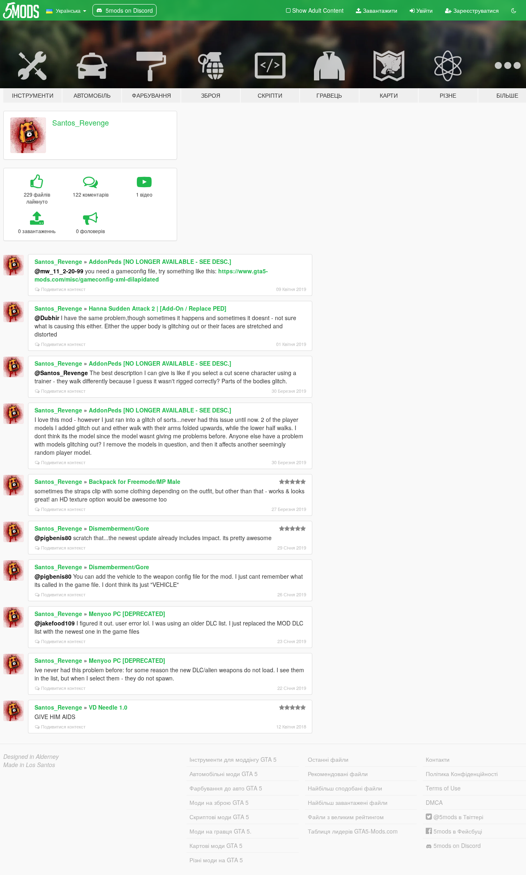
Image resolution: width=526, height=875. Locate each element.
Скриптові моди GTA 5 (219, 817)
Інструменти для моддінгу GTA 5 (233, 759)
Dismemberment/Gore (119, 528)
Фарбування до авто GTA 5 (225, 788)
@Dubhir (47, 318)
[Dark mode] (513, 10)
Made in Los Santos (29, 764)
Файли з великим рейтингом (346, 817)
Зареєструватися (475, 10)
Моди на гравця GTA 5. (220, 831)
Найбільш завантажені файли (348, 802)
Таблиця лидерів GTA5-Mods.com (353, 831)
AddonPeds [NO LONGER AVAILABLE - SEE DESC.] (160, 261)
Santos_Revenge (80, 122)
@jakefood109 (55, 623)
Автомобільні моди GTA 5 (223, 774)
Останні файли (328, 759)
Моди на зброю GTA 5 (219, 802)
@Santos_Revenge (61, 373)
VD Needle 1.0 (108, 707)
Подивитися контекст (63, 289)
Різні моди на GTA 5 (216, 860)
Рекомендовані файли (338, 774)
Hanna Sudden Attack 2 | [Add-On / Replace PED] (157, 308)
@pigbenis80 (53, 538)
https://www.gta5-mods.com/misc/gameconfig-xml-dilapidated (151, 275)
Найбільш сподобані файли (345, 788)
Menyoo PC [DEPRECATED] (127, 613)
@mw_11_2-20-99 (59, 271)
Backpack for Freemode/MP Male (134, 481)
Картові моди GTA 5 (215, 845)
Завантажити (379, 10)
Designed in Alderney (31, 756)
